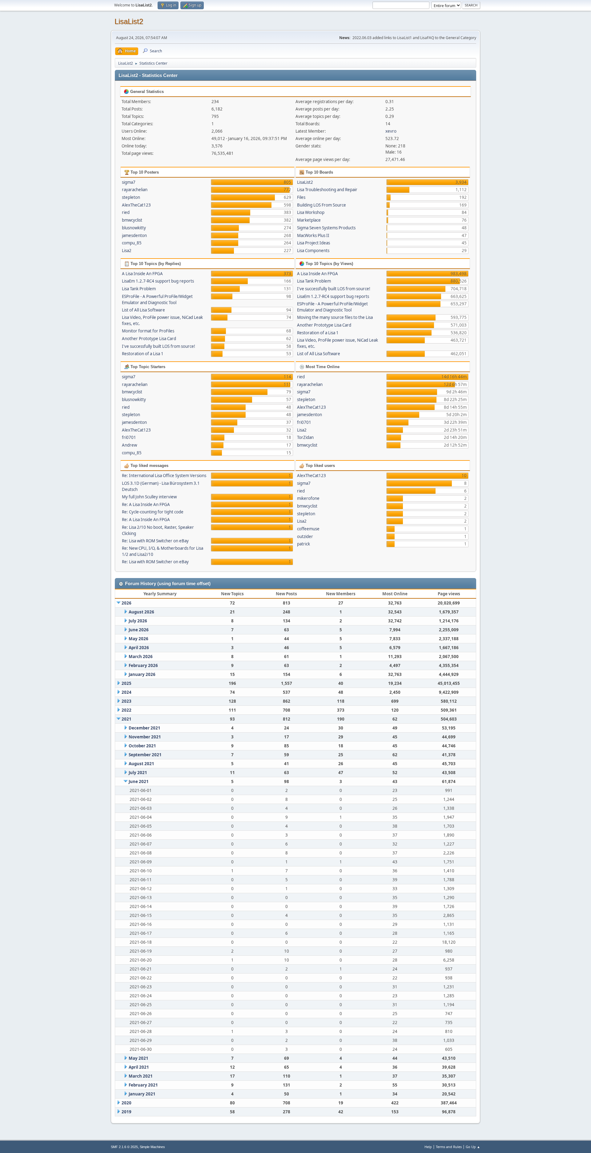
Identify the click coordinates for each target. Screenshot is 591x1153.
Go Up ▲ (473, 1146)
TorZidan (305, 437)
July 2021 (138, 772)
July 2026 (138, 621)
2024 (126, 692)
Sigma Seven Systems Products (326, 228)
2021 (126, 719)
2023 (126, 701)
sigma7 (128, 182)
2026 (126, 603)
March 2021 (141, 1076)
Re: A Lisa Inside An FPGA (146, 504)
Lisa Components (313, 250)
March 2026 (141, 656)
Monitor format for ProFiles (148, 331)
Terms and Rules (449, 1146)
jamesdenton (134, 235)
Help (428, 1146)
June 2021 (139, 781)
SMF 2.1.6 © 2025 (124, 1147)
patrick (303, 544)
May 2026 (138, 638)
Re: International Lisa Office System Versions (164, 475)
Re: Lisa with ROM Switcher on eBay (155, 541)
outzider (305, 536)
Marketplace (309, 220)
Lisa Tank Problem (139, 288)
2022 (126, 710)
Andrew (129, 445)
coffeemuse (308, 529)
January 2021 (142, 1094)
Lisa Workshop (310, 212)
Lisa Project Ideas (313, 243)
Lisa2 (126, 250)
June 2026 (139, 630)
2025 (126, 683)
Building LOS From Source (321, 205)
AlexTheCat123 (136, 205)
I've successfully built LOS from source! (158, 346)
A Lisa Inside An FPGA (142, 273)
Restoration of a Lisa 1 (142, 353)
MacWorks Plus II (313, 235)
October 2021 (142, 746)
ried (126, 212)
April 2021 (139, 1067)
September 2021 (145, 754)
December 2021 (144, 728)
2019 (126, 1112)
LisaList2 (129, 21)
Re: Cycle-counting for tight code (152, 512)
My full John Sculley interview (149, 497)
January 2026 (142, 674)
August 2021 (141, 763)
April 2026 (139, 647)
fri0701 (129, 437)
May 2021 (138, 1058)
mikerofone (308, 498)
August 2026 (141, 612)
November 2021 (145, 737)
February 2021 (143, 1085)
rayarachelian (134, 189)
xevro (390, 131)
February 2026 (143, 665)
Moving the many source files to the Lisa (335, 317)
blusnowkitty (134, 228)
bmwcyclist (132, 220)
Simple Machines (152, 1147)
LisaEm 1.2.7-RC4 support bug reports (158, 281)
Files (301, 197)
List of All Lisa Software (143, 310)
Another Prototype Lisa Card (149, 338)
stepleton (131, 197)
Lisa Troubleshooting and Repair (327, 189)
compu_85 (132, 243)
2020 (126, 1103)
